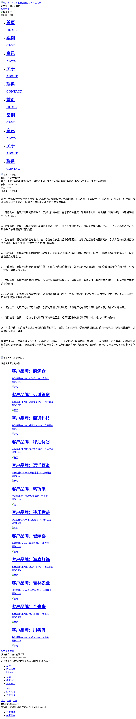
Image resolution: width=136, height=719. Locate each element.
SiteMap (9, 672)
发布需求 (5, 9)
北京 (3, 700)
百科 (8, 689)
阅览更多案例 (7, 651)
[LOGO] (21, 3)
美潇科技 (10, 715)
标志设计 (10, 680)
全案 (8, 677)
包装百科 (10, 695)
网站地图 (10, 669)
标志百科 (10, 692)
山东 (15, 700)
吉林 (9, 700)
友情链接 (10, 712)
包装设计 (10, 683)
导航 (8, 666)
